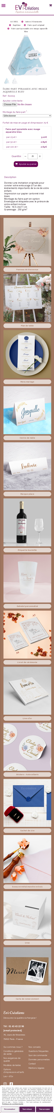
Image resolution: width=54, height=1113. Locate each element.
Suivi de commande (38, 1055)
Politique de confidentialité (12, 1104)
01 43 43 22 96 (16, 1026)
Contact (32, 1064)
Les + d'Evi (8, 1076)
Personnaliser (9, 1109)
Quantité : (17, 156)
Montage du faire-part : (15, 111)
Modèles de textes (12, 1065)
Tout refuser (27, 1109)
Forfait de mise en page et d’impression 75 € (25, 123)
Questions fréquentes (38, 1051)
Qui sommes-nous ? (13, 1047)
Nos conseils (35, 1047)
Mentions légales (36, 1068)
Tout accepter (44, 1109)
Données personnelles (39, 1059)
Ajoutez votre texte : (13, 101)
